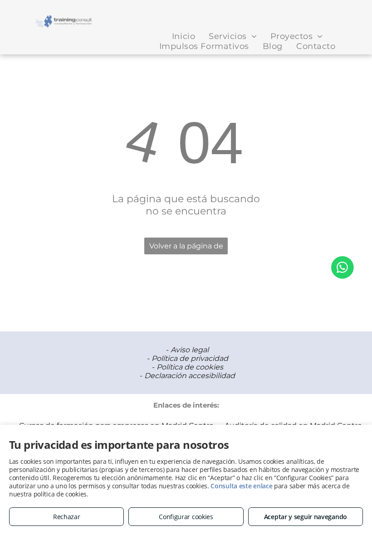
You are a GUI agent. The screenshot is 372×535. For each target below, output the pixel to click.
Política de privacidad (190, 358)
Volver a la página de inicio (186, 248)
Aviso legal (190, 349)
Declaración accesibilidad (189, 375)
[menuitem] (183, 36)
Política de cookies (190, 367)
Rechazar (66, 516)
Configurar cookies (186, 516)
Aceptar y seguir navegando (305, 516)
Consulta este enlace (241, 486)
